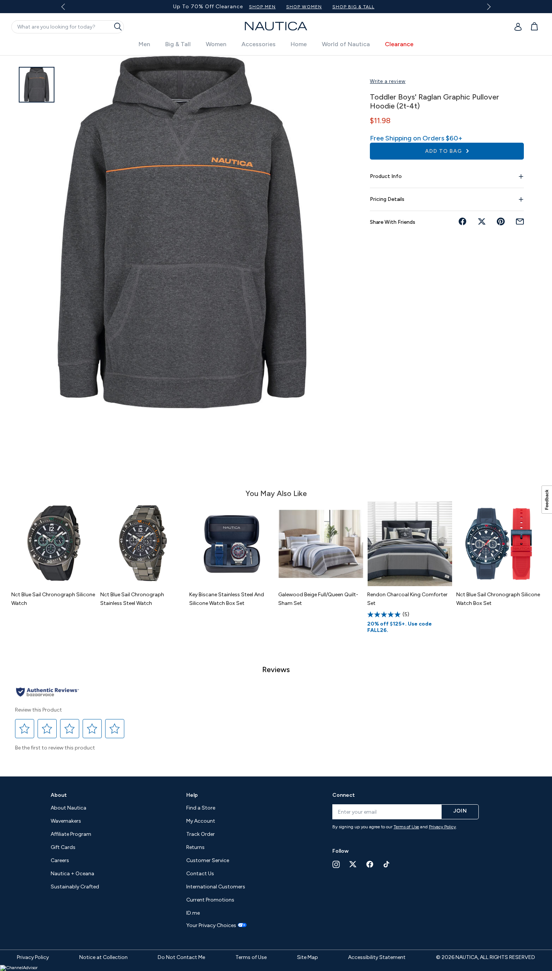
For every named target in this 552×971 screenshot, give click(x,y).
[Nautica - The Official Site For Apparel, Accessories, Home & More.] (276, 26)
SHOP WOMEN (373, 6)
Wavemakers (66, 821)
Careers (60, 860)
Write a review (388, 81)
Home (299, 44)
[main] (276, 412)
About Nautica (68, 808)
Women (216, 44)
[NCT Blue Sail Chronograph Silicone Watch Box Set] (499, 544)
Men (144, 44)
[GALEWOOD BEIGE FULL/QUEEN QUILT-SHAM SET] (321, 544)
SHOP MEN (331, 6)
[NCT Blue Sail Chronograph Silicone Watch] (54, 544)
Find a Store (200, 808)
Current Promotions (210, 900)
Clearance (399, 44)
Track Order (200, 834)
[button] (25, 728)
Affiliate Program (71, 834)
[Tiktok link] (387, 864)
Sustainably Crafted (75, 887)
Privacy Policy (442, 826)
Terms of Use (406, 826)
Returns (195, 847)
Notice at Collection (103, 957)
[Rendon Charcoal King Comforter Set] (410, 544)
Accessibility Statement (377, 957)
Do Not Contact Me (181, 957)
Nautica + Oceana (72, 873)
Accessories (258, 44)
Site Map (307, 957)
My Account (200, 821)
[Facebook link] (370, 864)
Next (487, 6)
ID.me (193, 913)
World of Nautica (346, 44)
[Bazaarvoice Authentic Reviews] (47, 692)
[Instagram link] (336, 864)
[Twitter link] (353, 864)
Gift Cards (63, 847)
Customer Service (207, 860)
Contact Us (200, 873)
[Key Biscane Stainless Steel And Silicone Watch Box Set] (232, 544)
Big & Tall (178, 44)
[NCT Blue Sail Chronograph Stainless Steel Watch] (143, 544)
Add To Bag (444, 151)
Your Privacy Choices (211, 926)
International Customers (215, 887)
